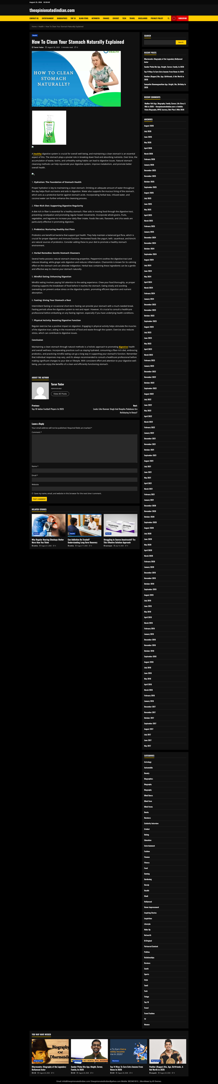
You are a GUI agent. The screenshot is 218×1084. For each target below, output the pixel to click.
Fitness (147, 862)
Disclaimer (142, 18)
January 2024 (149, 299)
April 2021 (148, 483)
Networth (96, 18)
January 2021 (149, 500)
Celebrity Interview (151, 823)
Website (35, 484)
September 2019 (150, 589)
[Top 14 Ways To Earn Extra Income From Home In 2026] (128, 1051)
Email (35, 475)
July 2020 (147, 533)
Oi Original (148, 940)
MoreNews (144, 1081)
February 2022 (149, 427)
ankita (35, 546)
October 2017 (149, 717)
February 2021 (149, 494)
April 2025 (148, 215)
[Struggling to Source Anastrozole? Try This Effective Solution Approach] (120, 525)
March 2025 (148, 220)
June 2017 (147, 740)
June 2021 (148, 472)
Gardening (148, 879)
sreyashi (154, 1073)
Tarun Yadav (39, 47)
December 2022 (150, 371)
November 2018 (150, 645)
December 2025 (150, 170)
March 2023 (148, 354)
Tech (124, 18)
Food (146, 868)
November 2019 (150, 578)
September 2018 (150, 656)
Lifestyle (147, 924)
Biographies (62, 18)
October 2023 (149, 315)
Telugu (146, 996)
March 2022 (148, 421)
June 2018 (148, 673)
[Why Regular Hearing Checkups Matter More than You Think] (49, 525)
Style (146, 979)
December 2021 (150, 438)
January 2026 (149, 164)
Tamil (146, 985)
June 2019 (148, 606)
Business (147, 817)
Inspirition (148, 918)
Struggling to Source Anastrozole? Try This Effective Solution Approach (119, 541)
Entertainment (48, 18)
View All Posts (60, 393)
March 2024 (148, 287)
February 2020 (149, 561)
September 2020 (150, 522)
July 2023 (147, 332)
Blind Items (83, 18)
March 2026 (148, 153)
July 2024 (147, 265)
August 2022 (149, 393)
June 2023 (148, 338)
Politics (147, 952)
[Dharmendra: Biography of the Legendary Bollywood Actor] (50, 1051)
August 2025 (149, 192)
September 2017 (150, 723)
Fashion (147, 851)
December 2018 (150, 639)
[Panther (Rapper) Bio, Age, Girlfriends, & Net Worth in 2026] (167, 1051)
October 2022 (149, 382)
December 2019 (150, 572)
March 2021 (148, 488)
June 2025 (148, 204)
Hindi (146, 896)
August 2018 (148, 662)
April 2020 (148, 550)
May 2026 (147, 142)
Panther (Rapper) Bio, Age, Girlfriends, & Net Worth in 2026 (166, 1068)
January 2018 (149, 701)
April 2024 (148, 282)
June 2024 (148, 271)
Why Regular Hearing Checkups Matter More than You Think (48, 541)
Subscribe (182, 18)
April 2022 (148, 416)
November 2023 (150, 310)
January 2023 (149, 366)
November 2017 (150, 712)
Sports (146, 974)
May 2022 (147, 410)
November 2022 (150, 377)
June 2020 (148, 539)
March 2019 (148, 623)
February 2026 (149, 159)
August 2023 (149, 326)
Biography (148, 784)
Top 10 (73, 18)
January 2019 (149, 634)
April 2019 (148, 617)
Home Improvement (151, 907)
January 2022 (149, 433)
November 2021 (150, 444)
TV (145, 1019)
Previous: (48, 407)
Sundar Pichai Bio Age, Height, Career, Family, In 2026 (164, 66)
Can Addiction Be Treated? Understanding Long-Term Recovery (82, 541)
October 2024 (149, 248)
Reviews (147, 963)
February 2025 (149, 226)
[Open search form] (168, 18)
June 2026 (148, 136)
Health (34, 35)
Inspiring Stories (150, 912)
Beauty (146, 773)
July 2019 (147, 600)
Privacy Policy (157, 18)
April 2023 (148, 349)
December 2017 (150, 706)
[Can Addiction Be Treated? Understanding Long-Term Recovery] (85, 525)
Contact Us (34, 18)
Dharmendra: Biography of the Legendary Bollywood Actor (49, 1068)
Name (35, 466)
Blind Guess (148, 795)
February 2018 (149, 695)
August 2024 (149, 259)
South (146, 968)
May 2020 (147, 544)
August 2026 (149, 125)
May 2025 (147, 209)
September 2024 (150, 254)
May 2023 (147, 343)
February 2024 (149, 293)
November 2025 (150, 176)
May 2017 (147, 745)
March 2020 (148, 555)
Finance (106, 18)
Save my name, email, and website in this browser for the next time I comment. (68, 493)
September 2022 (150, 388)
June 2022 (148, 405)
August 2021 (148, 460)
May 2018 (147, 678)
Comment (37, 432)
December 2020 (150, 505)
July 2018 (147, 667)
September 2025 (150, 187)
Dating (146, 834)
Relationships (149, 957)
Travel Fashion (149, 1013)
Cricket (116, 18)
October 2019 (149, 583)
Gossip (146, 884)
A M (34, 1073)
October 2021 (149, 449)
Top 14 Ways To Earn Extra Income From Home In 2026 (164, 71)
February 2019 (149, 628)
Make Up (147, 929)
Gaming (147, 873)
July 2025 (147, 198)
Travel (132, 18)
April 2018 (148, 684)
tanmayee (108, 546)
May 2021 (147, 477)
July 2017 (147, 734)
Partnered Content (151, 946)
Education (147, 840)
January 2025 (149, 231)
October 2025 (149, 181)
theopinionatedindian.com (52, 10)
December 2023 (150, 304)
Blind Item (148, 801)
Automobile (148, 767)
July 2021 (147, 466)
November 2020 (150, 511)
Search (147, 35)
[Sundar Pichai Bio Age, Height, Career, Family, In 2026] (89, 1051)
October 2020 (149, 516)
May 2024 (147, 276)
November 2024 (150, 243)
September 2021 (150, 455)
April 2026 (148, 148)
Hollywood (148, 901)
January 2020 (149, 567)
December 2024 (150, 237)
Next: (115, 409)
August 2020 (149, 527)
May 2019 (147, 611)
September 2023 (150, 321)
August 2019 (149, 595)
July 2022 (147, 399)
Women (147, 1024)
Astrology (147, 762)
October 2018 (149, 650)
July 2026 (147, 131)
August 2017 (148, 729)
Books (146, 812)
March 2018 (148, 690)
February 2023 (149, 360)
